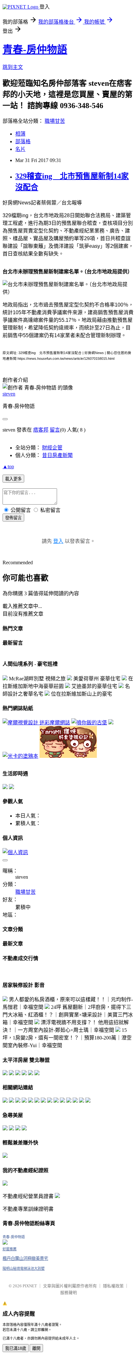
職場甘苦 (55, 121)
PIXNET (30, 1285)
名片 (20, 149)
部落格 (23, 141)
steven (9, 393)
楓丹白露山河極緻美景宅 (25, 1258)
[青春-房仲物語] (5, 1243)
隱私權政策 (113, 1285)
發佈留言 (13, 517)
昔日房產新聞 (57, 455)
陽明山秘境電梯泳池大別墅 (24, 1268)
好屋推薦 (10, 1249)
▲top (8, 466)
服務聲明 (68, 1292)
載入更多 (13, 479)
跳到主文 (13, 67)
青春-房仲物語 (35, 49)
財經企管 (52, 447)
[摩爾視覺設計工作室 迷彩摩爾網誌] (36, 722)
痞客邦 (40, 430)
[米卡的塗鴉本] (20, 756)
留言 (55, 430)
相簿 (20, 134)
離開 (36, 1348)
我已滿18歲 (15, 1348)
